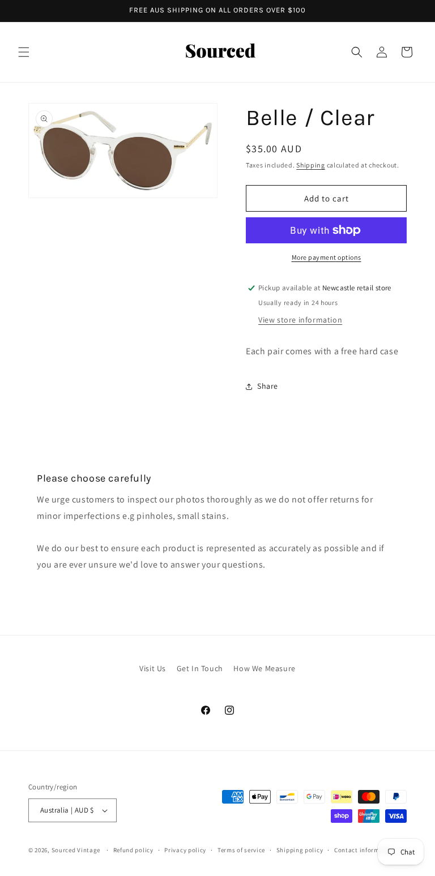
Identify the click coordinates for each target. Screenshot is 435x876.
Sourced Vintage (76, 850)
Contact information (364, 850)
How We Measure (264, 668)
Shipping (310, 165)
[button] (23, 52)
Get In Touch (200, 668)
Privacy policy (185, 850)
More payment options (326, 257)
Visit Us (152, 668)
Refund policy (133, 850)
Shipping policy (299, 850)
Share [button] (267, 386)
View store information (300, 320)
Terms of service (241, 850)
